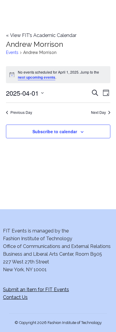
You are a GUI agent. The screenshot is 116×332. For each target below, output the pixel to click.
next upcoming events (36, 77)
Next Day (98, 112)
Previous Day (21, 112)
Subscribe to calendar (54, 131)
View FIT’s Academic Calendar (41, 35)
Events (12, 52)
